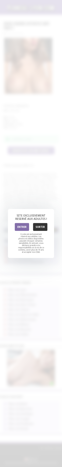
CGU (38, 252)
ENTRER (22, 226)
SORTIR (40, 226)
